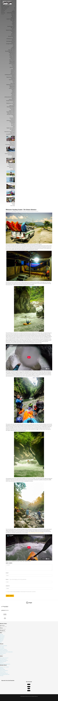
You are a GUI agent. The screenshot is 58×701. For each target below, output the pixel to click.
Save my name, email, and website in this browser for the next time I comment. (21, 591)
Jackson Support (3, 649)
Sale (14, 116)
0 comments (36, 211)
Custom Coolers (12, 110)
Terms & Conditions (4, 670)
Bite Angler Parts (11, 49)
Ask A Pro (13, 125)
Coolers (13, 196)
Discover (1, 639)
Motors (13, 32)
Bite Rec (13, 89)
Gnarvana (13, 69)
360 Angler (13, 27)
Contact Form (2, 631)
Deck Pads (13, 48)
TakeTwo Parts (12, 57)
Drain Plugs (13, 83)
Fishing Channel (12, 165)
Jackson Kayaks (12, 63)
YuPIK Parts (12, 58)
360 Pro (13, 28)
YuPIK (14, 25)
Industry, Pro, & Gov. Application (6, 651)
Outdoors (2, 638)
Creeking (17, 211)
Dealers (13, 135)
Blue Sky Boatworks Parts (10, 51)
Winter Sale (13, 170)
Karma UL (13, 72)
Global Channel (12, 167)
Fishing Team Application (5, 664)
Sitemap (1, 675)
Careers (1, 654)
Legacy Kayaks (12, 61)
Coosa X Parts (12, 56)
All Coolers (13, 109)
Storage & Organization (10, 100)
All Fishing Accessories (11, 38)
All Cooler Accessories (11, 114)
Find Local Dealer (3, 645)
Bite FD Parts (12, 53)
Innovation (2, 648)
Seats (14, 46)
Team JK (13, 157)
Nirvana (21, 211)
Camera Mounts (12, 79)
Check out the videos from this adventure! (36, 532)
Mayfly (13, 22)
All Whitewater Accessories (10, 74)
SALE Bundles (12, 121)
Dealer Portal (12, 143)
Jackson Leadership (11, 152)
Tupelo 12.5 (13, 93)
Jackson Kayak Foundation (10, 153)
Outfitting (13, 78)
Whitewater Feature (30, 211)
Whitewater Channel (11, 166)
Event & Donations (11, 154)
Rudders (13, 47)
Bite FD (13, 16)
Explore (1, 640)
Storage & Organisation (10, 43)
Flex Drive (13, 35)
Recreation (2, 637)
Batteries (13, 33)
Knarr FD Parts (12, 59)
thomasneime (9, 211)
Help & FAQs (2, 669)
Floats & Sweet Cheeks (11, 77)
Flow (14, 68)
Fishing (13, 176)
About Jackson (12, 145)
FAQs (14, 126)
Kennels (13, 203)
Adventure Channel (4, 660)
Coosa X (13, 21)
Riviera (13, 90)
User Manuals (12, 129)
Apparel (13, 75)
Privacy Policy (2, 671)
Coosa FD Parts (12, 54)
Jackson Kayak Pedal (11, 12)
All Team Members (11, 163)
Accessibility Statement (10, 134)
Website (8, 585)
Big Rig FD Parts (12, 52)
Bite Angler (13, 20)
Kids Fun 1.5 (13, 73)
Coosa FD (13, 15)
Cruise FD (13, 95)
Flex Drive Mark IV (11, 36)
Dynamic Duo (12, 67)
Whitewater (12, 183)
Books (14, 80)
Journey (13, 94)
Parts (14, 37)
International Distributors (10, 144)
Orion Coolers (12, 108)
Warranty (13, 130)
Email (7, 579)
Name (7, 572)
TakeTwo (13, 23)
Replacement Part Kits (10, 84)
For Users (13, 124)
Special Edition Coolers (10, 111)
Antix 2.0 (13, 64)
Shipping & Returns (4, 673)
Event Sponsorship (4, 650)
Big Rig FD (13, 17)
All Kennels (13, 119)
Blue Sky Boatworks (11, 26)
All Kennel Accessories (11, 120)
